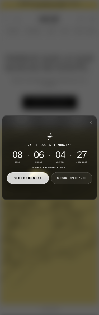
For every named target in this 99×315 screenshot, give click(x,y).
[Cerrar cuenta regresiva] (90, 122)
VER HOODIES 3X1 (27, 178)
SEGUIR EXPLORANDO (72, 178)
